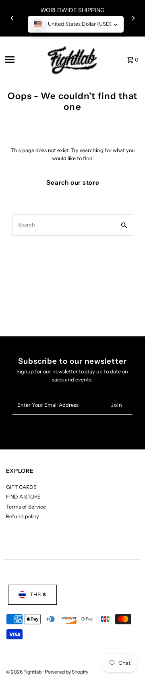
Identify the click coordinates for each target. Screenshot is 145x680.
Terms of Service (26, 507)
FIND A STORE (23, 497)
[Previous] (12, 18)
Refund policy (22, 516)
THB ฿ (38, 594)
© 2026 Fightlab (24, 672)
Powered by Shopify (66, 672)
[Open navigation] (21, 59)
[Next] (133, 18)
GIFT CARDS (21, 487)
